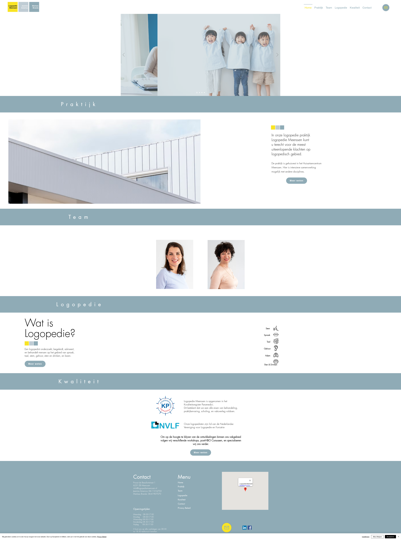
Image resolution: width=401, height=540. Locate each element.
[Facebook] (250, 528)
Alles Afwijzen (377, 537)
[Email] (385, 7)
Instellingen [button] (365, 537)
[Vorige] (124, 55)
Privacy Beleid (101, 537)
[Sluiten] (398, 536)
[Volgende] (277, 55)
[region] (174, 264)
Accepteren (390, 537)
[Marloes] (204, 92)
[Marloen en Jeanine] (199, 92)
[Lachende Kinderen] (196, 92)
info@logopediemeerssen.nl (145, 488)
